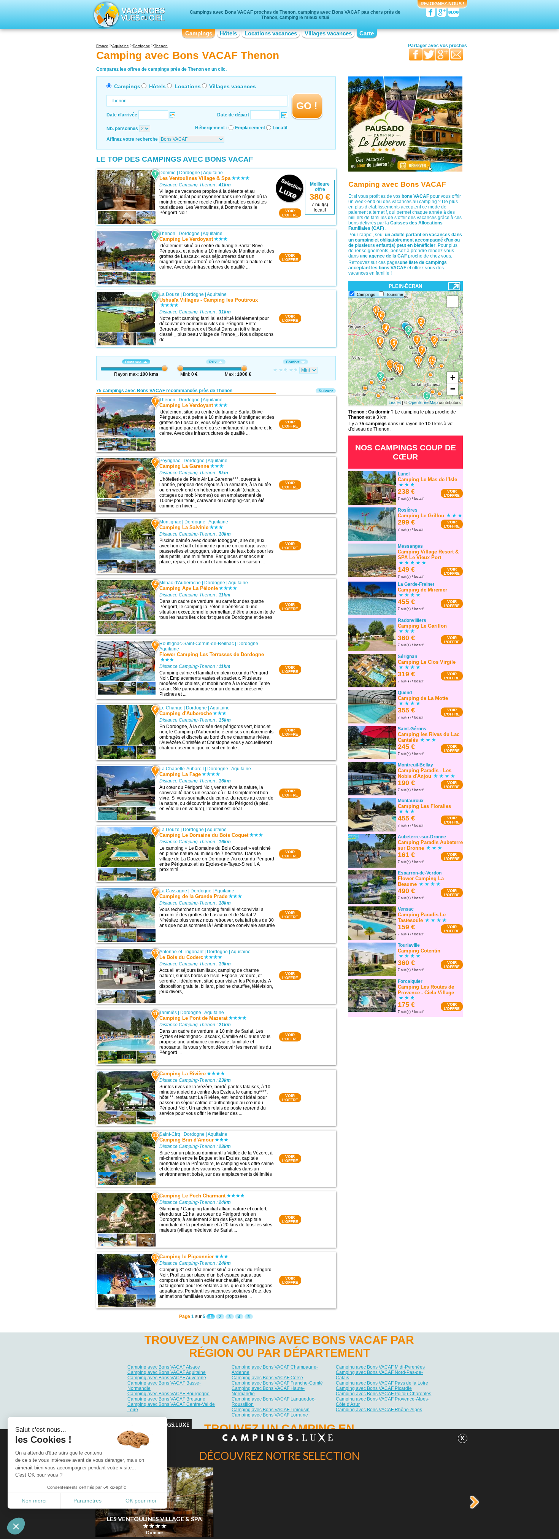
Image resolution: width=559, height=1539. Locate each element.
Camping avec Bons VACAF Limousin (271, 1409)
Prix (213, 362)
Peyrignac (169, 460)
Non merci (34, 1501)
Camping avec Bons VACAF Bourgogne (168, 1393)
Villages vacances (328, 33)
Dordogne (189, 172)
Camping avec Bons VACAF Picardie (374, 1388)
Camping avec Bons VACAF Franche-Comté (277, 1383)
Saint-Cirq (169, 1134)
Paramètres (87, 1501)
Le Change (171, 708)
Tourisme (394, 294)
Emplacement (250, 127)
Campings (198, 33)
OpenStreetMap (423, 402)
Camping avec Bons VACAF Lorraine (270, 1415)
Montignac (170, 522)
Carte (366, 33)
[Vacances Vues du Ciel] (128, 14)
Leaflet (395, 402)
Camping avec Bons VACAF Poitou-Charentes (383, 1393)
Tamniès (168, 1012)
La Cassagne (173, 891)
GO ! (307, 105)
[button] (16, 1526)
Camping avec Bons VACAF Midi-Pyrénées (380, 1367)
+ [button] (452, 377)
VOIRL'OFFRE (290, 213)
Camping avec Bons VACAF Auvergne (166, 1377)
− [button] (452, 389)
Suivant (326, 391)
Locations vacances (271, 33)
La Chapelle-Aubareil (181, 768)
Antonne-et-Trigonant (181, 951)
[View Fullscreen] (452, 301)
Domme (167, 172)
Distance (133, 362)
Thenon (167, 233)
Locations (188, 86)
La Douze (169, 294)
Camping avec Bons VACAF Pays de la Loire (382, 1383)
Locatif (280, 127)
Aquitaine (213, 172)
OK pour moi (140, 1501)
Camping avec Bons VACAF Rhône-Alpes (379, 1409)
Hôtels (228, 33)
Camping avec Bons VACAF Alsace (163, 1367)
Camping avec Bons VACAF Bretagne (166, 1399)
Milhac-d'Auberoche (180, 582)
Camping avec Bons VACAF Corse (267, 1377)
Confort (292, 362)
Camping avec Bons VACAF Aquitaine (166, 1372)
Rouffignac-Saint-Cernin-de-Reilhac (196, 643)
